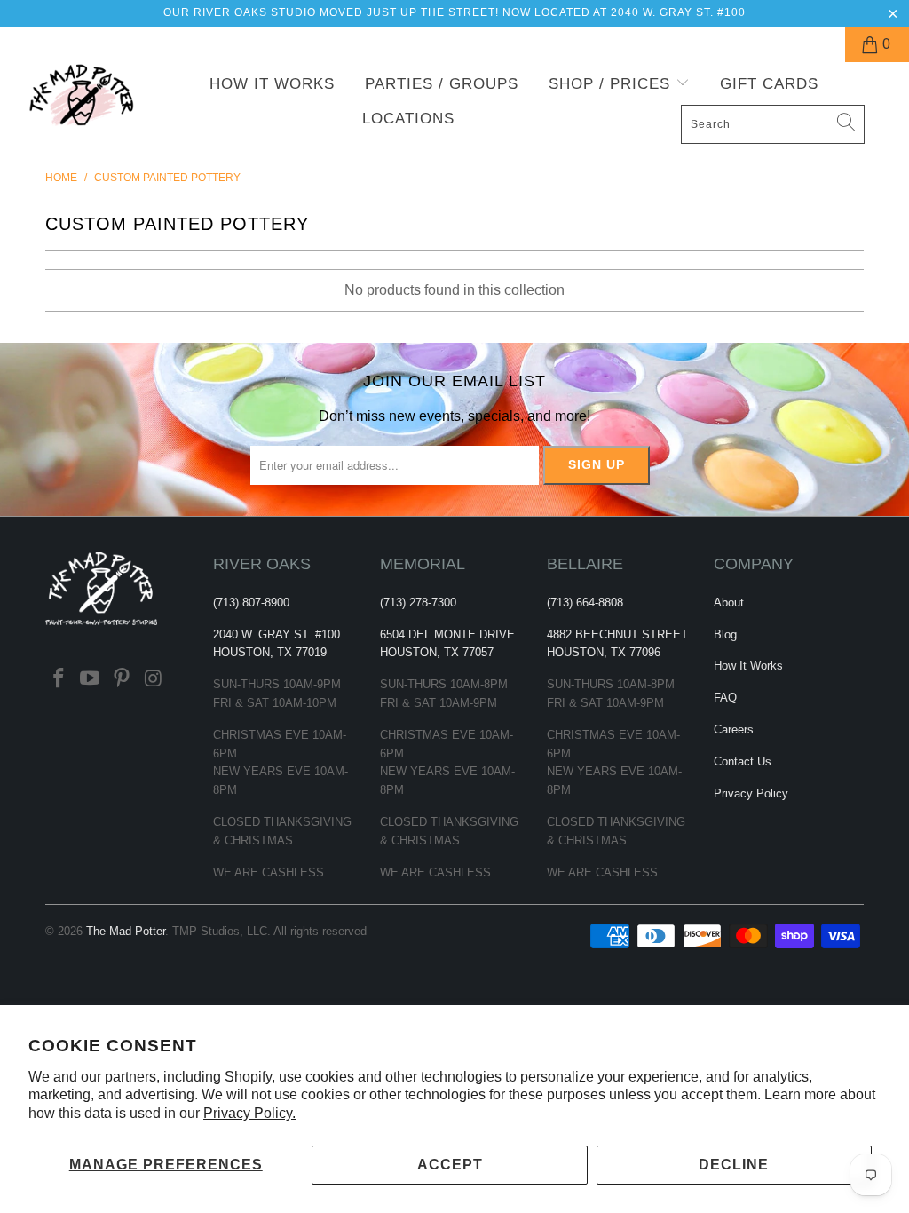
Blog (725, 634)
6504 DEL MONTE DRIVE (447, 634)
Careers (734, 729)
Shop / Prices (612, 83)
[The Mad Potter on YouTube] (90, 679)
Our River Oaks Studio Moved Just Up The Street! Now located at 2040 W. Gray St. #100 (454, 12)
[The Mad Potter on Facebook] (58, 679)
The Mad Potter (125, 931)
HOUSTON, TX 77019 (270, 652)
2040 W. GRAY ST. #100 (276, 634)
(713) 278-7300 (418, 602)
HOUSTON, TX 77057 (437, 652)
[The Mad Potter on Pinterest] (122, 679)
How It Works (272, 83)
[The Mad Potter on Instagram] (153, 679)
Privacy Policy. (249, 1113)
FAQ (725, 697)
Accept (450, 1164)
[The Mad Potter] (82, 104)
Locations (408, 118)
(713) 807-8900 (251, 602)
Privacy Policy (751, 793)
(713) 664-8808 (585, 602)
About (729, 602)
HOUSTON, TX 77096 (603, 652)
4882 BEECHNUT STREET (617, 634)
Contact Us (742, 761)
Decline (734, 1164)
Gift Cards (769, 83)
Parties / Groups (441, 83)
